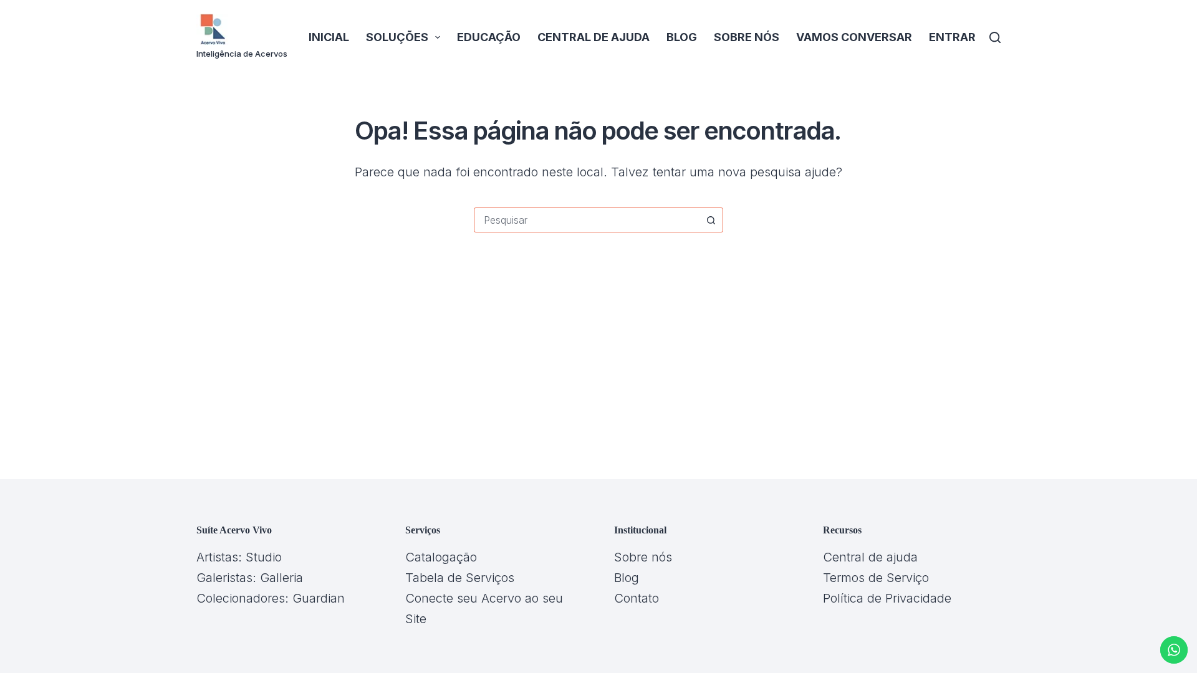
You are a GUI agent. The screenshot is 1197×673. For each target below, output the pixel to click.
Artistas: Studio (239, 557)
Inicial (329, 37)
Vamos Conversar (854, 37)
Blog (681, 37)
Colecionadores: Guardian (270, 598)
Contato (636, 598)
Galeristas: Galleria (249, 577)
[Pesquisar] (995, 37)
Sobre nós (746, 37)
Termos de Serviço (876, 577)
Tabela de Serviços (459, 577)
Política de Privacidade (887, 598)
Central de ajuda (593, 37)
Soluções (397, 37)
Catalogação (441, 557)
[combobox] (586, 220)
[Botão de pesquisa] (711, 220)
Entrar (952, 37)
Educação (489, 37)
